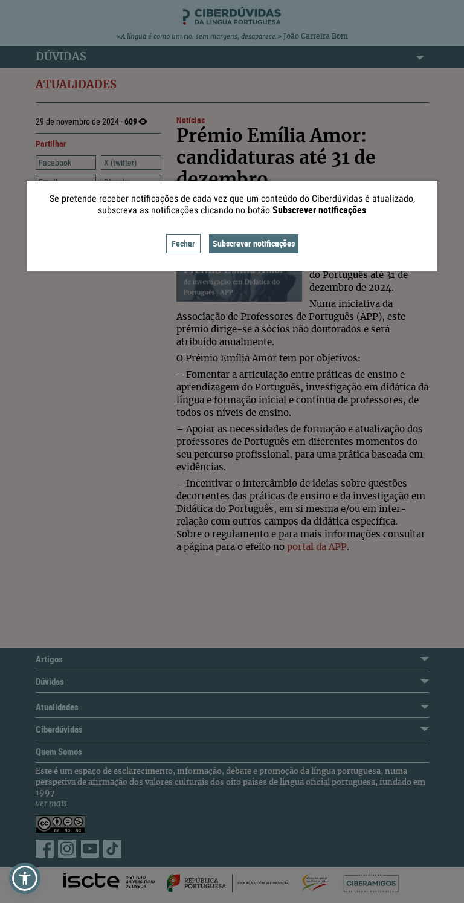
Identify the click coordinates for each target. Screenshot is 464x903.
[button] (24, 878)
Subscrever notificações (254, 243)
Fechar (183, 243)
